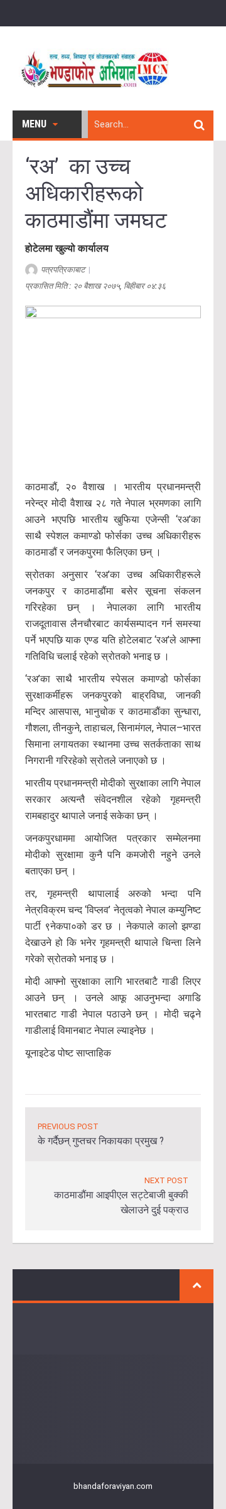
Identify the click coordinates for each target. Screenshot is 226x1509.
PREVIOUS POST (68, 1126)
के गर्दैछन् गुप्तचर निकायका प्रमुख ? (101, 1141)
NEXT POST (166, 1180)
